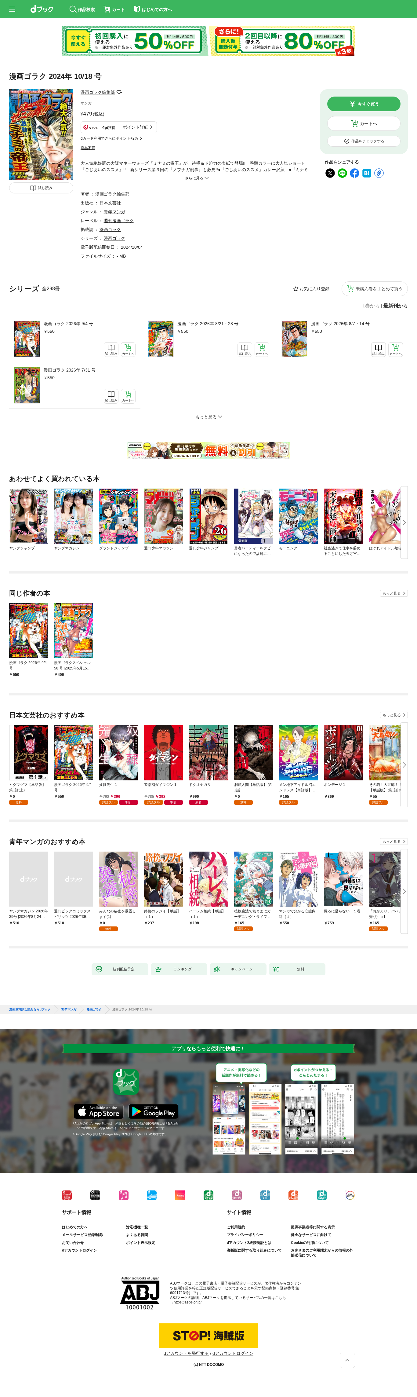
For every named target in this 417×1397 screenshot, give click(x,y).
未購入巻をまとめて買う (379, 288)
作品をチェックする (367, 141)
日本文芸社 (110, 202)
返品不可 (88, 148)
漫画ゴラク (110, 229)
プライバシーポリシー (245, 1235)
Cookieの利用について (310, 1243)
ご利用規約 (236, 1227)
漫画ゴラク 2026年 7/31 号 (70, 370)
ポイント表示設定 (140, 1243)
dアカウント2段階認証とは (249, 1243)
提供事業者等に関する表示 (313, 1227)
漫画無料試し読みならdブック (30, 1009)
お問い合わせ (73, 1243)
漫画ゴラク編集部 (98, 92)
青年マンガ (114, 211)
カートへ (368, 123)
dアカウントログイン (79, 1250)
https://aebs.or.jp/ (187, 1302)
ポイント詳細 (135, 127)
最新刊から (395, 305)
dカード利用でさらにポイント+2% (109, 138)
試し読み (45, 188)
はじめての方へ (75, 1227)
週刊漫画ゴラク (119, 220)
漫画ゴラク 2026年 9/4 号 (68, 323)
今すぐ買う (368, 103)
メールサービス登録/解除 (82, 1235)
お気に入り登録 (314, 288)
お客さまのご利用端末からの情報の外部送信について (322, 1252)
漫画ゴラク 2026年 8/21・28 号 (207, 323)
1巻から (371, 305)
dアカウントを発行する (186, 1353)
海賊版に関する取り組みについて (254, 1250)
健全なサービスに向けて (311, 1235)
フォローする (119, 92)
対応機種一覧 (137, 1227)
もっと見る (392, 593)
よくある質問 (137, 1235)
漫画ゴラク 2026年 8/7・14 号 (340, 323)
